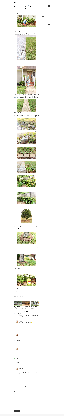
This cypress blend (31, 267)
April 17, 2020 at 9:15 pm (19, 327)
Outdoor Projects (26, 5)
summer (21, 296)
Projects (32, 2)
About (26, 2)
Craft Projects (42, 16)
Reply (38, 313)
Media (44, 414)
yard (23, 296)
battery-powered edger (17, 97)
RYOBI (19, 94)
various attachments (16, 98)
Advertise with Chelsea (41, 414)
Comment (15, 400)
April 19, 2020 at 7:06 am (21, 321)
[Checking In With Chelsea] (16, 2)
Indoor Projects (42, 13)
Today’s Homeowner (47, 414)
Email (15, 391)
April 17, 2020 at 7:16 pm (19, 314)
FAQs (38, 414)
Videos (29, 2)
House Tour (37, 2)
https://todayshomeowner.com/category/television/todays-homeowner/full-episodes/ (29, 351)
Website (15, 394)
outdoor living (15, 296)
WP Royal (18, 414)
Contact (36, 414)
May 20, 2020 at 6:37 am (22, 378)
